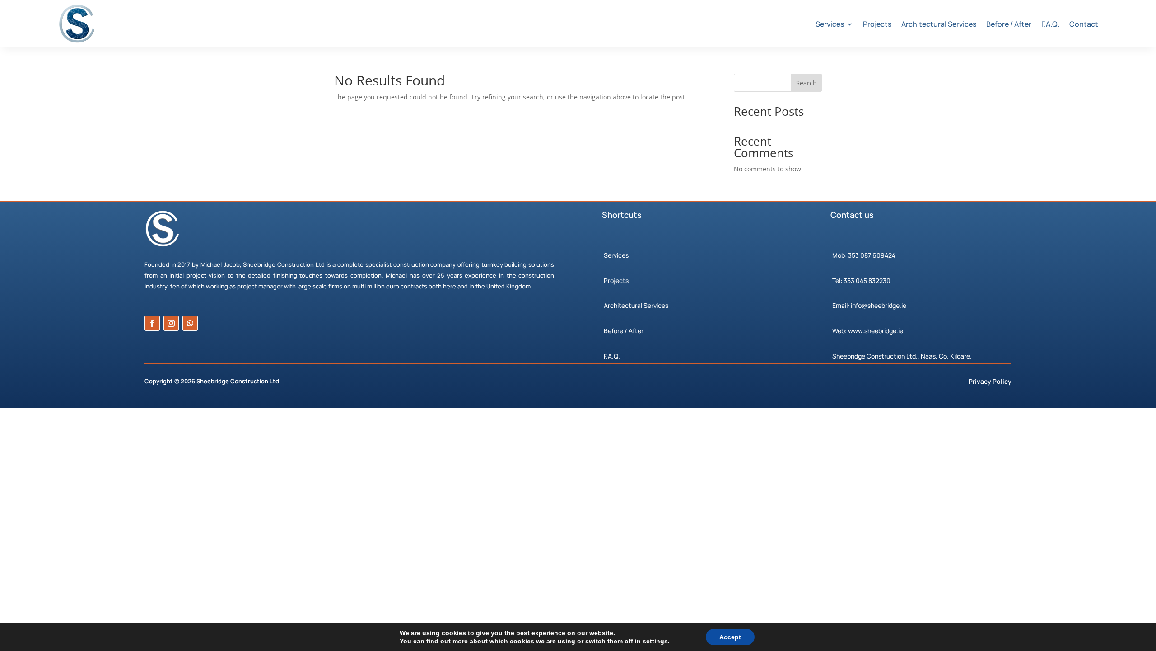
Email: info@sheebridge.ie (869, 305)
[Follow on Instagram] (171, 323)
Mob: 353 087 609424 (863, 255)
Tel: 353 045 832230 (861, 280)
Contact (1083, 24)
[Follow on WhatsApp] (190, 323)
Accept (730, 637)
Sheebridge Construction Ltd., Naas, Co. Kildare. (902, 356)
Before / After (1008, 24)
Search (806, 83)
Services (830, 24)
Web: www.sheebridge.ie (867, 330)
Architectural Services (938, 24)
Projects (877, 24)
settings (655, 641)
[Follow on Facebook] (152, 323)
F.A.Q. (1050, 24)
